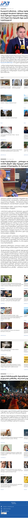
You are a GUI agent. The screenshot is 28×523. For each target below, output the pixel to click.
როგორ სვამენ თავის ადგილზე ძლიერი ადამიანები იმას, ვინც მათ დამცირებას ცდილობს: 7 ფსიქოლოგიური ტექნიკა (11, 485)
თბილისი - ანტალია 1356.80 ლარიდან (8, 102)
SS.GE (2, 77)
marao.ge (2, 474)
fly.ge (1, 107)
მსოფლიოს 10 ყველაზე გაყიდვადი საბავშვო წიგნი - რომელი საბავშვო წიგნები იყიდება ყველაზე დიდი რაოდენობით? (11, 453)
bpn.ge (2, 320)
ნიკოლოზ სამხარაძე (6, 62)
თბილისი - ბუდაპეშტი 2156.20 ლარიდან (9, 117)
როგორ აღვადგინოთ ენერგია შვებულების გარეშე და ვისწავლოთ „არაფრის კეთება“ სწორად (12, 438)
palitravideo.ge (3, 139)
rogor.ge (2, 489)
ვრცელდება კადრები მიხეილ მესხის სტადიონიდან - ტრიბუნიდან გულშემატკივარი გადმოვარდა (12, 150)
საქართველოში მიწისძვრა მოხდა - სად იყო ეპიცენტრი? (10, 135)
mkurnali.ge (3, 442)
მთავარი (13, 502)
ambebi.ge (2, 288)
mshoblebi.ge (3, 457)
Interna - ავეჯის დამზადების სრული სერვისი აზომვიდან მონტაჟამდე (10, 350)
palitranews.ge (3, 335)
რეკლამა (14, 503)
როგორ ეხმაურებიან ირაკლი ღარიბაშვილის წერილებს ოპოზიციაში (10, 331)
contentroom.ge (3, 354)
